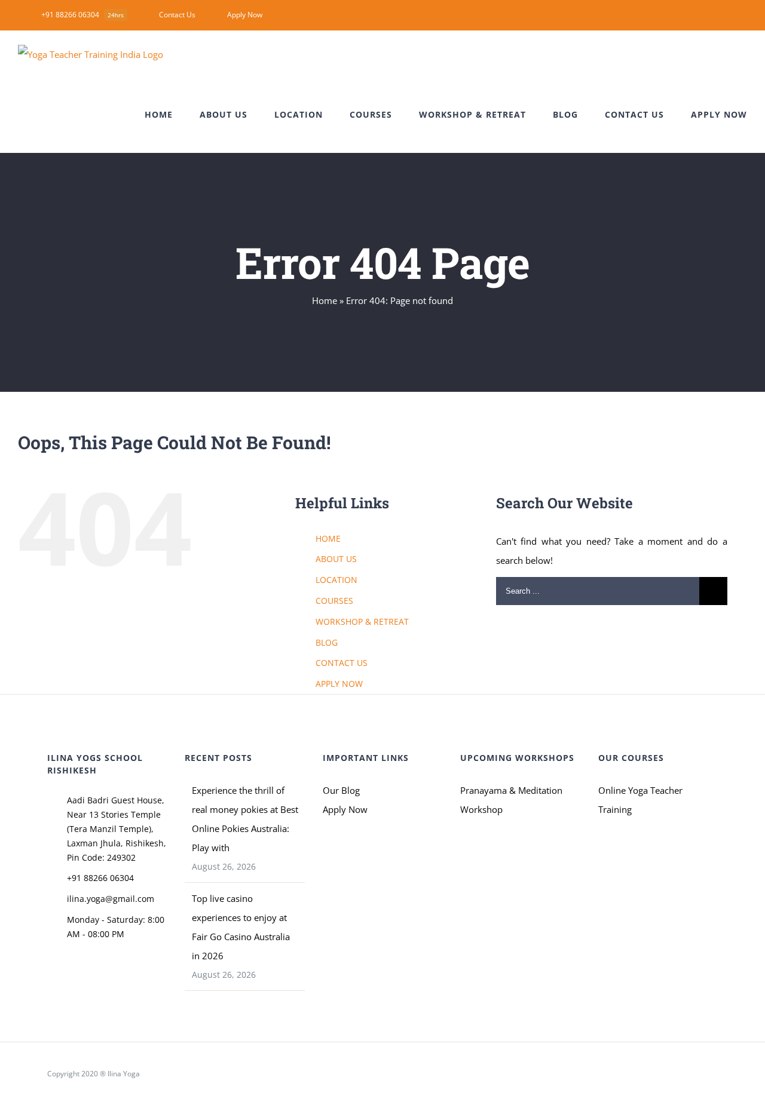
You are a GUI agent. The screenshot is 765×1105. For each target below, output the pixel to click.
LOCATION (336, 579)
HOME (328, 538)
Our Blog (341, 790)
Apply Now (345, 809)
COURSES (334, 600)
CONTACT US (342, 662)
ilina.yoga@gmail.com (110, 898)
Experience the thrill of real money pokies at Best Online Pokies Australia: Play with (245, 819)
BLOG (327, 642)
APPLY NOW (339, 683)
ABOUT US (336, 558)
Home (324, 300)
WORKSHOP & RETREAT (362, 621)
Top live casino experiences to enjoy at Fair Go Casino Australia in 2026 (241, 927)
